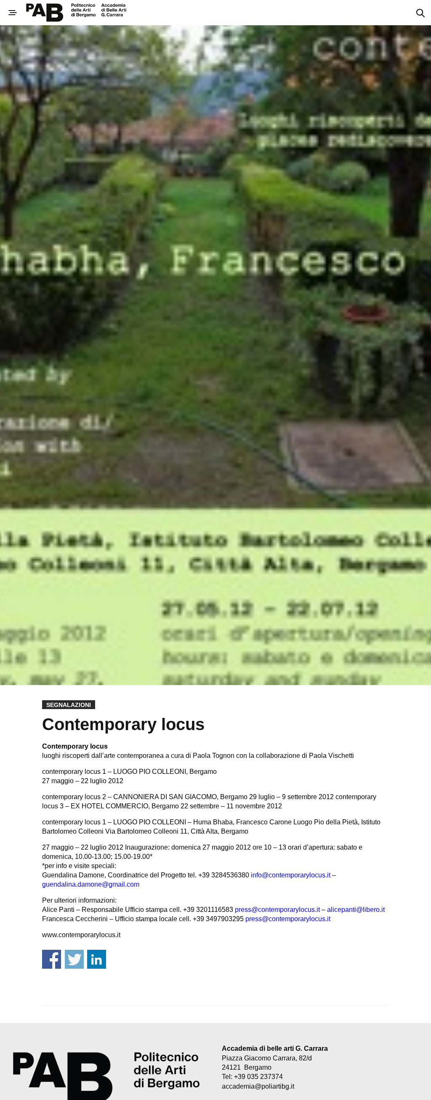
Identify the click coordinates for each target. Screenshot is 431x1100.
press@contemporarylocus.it (277, 909)
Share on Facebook (51, 959)
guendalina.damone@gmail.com (90, 884)
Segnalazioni (68, 704)
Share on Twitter (74, 959)
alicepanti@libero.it (356, 909)
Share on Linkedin (96, 959)
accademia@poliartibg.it (258, 1086)
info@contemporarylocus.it (290, 875)
